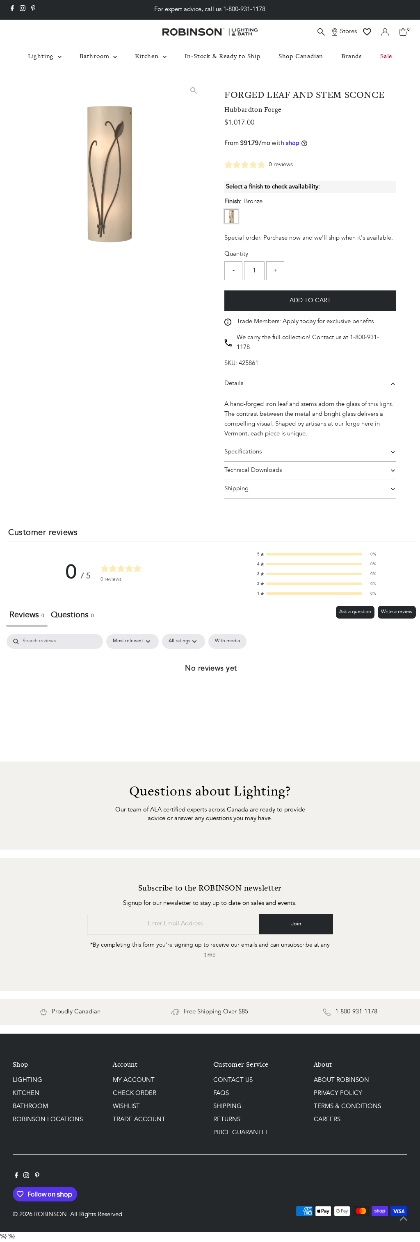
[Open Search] (321, 32)
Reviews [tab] (26, 615)
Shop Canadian (300, 56)
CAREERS (327, 1120)
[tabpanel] (211, 695)
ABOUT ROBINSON (341, 1080)
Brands (351, 56)
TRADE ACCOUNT (139, 1120)
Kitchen (147, 56)
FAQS (221, 1093)
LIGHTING (27, 1080)
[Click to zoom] (193, 90)
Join (296, 924)
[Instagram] (22, 10)
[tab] (72, 616)
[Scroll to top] (403, 1219)
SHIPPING (227, 1107)
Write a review (397, 612)
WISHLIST (126, 1107)
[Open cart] (403, 32)
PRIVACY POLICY (338, 1093)
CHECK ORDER (134, 1093)
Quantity (236, 254)
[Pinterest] (33, 10)
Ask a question (355, 612)
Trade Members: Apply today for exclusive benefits (305, 322)
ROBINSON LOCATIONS (48, 1120)
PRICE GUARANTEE (241, 1133)
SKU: (230, 363)
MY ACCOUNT (134, 1080)
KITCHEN (26, 1093)
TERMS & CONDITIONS (347, 1107)
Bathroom (95, 56)
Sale (386, 56)
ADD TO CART (310, 301)
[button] (316, 554)
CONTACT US (233, 1080)
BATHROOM (30, 1107)
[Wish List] (367, 32)
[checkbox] (227, 641)
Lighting (42, 56)
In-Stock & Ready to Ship (222, 56)
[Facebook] (12, 10)
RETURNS (226, 1120)
